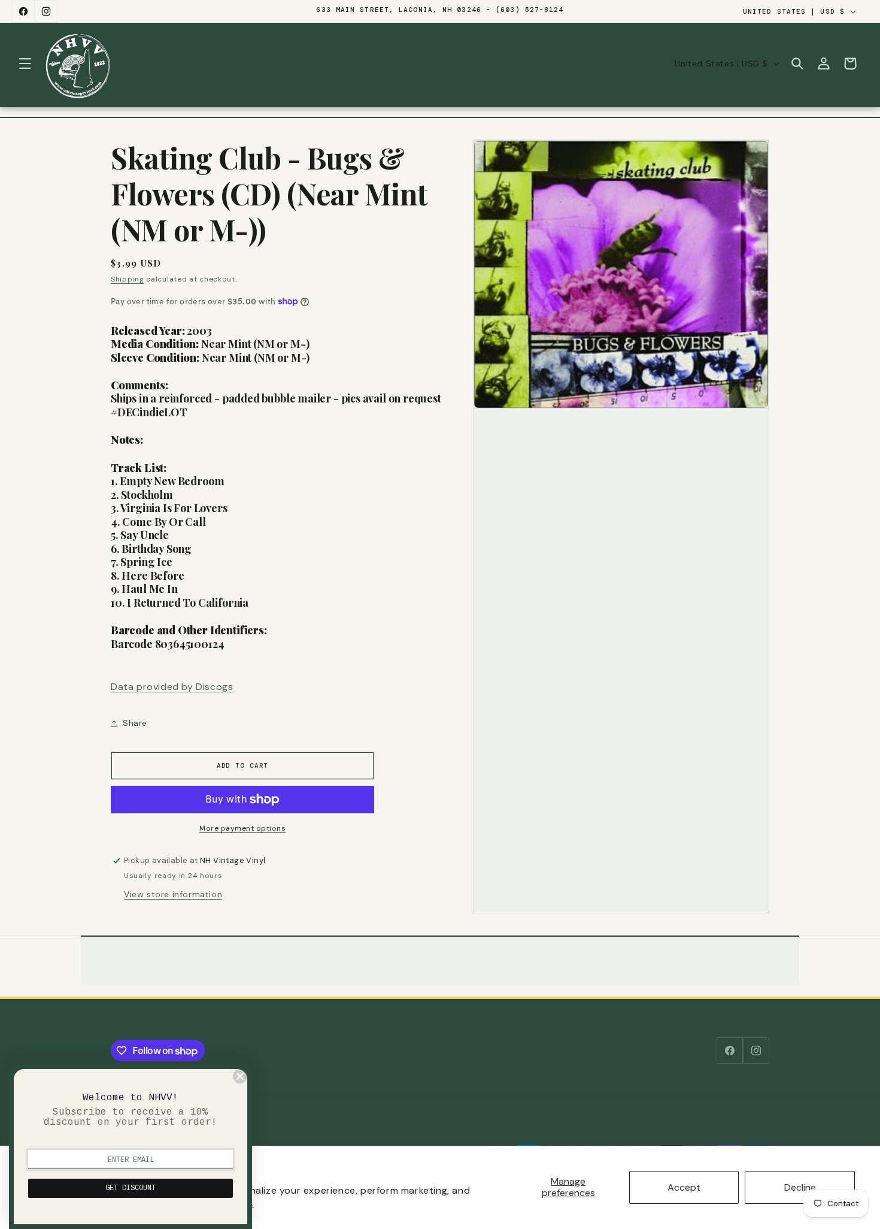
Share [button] (135, 723)
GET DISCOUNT (130, 1188)
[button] (25, 63)
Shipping (127, 279)
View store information (173, 894)
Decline (800, 1187)
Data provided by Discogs (172, 686)
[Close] (240, 1076)
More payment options (242, 828)
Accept (683, 1187)
